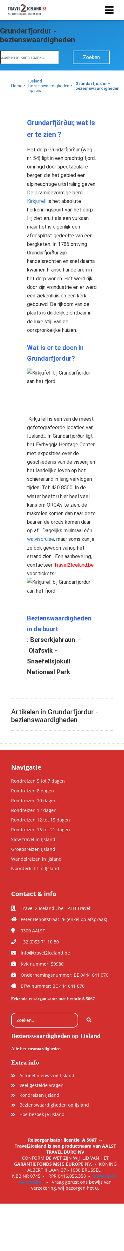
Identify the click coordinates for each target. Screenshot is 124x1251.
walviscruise (40, 539)
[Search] (89, 1020)
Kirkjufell (36, 201)
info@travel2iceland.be (45, 953)
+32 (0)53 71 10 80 (40, 942)
